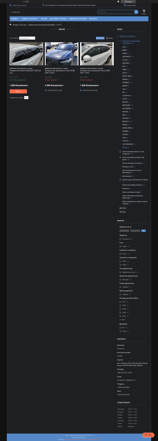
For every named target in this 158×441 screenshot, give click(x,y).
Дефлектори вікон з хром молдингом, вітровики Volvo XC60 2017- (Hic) (95, 70)
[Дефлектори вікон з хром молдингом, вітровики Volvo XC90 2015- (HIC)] (61, 53)
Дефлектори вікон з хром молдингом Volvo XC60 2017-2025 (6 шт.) (25, 70)
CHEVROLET (126, 57)
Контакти (93, 19)
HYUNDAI (125, 82)
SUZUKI (125, 134)
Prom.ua (90, 435)
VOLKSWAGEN (127, 144)
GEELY (124, 73)
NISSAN (125, 112)
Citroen (125, 60)
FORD (124, 69)
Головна (14, 19)
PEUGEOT (125, 118)
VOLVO (124, 147)
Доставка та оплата (58, 19)
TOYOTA (125, 141)
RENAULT (125, 121)
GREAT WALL (127, 76)
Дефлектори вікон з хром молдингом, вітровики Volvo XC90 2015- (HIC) (60, 70)
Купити (18, 91)
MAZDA (125, 102)
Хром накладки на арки (131, 192)
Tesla (124, 138)
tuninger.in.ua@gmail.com (126, 380)
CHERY (124, 53)
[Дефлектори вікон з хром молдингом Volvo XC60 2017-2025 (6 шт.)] (26, 53)
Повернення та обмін (78, 19)
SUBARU (125, 131)
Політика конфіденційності (92, 439)
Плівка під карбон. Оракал (132, 185)
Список (110, 38)
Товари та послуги (29, 19)
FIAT (123, 66)
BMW (124, 50)
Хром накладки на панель (132, 163)
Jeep (124, 89)
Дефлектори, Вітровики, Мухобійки (41, 25)
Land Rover (126, 95)
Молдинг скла (127, 167)
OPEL (124, 115)
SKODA (124, 125)
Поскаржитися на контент (73, 439)
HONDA (125, 79)
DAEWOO (125, 63)
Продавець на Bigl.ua (79, 437)
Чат (150, 435)
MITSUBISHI (126, 108)
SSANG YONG (127, 128)
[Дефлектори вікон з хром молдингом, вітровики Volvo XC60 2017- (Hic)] (97, 53)
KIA (123, 92)
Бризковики (126, 176)
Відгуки (122, 208)
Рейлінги (125, 188)
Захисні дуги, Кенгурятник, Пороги (135, 180)
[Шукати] (136, 12)
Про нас (44, 19)
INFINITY (125, 86)
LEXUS (124, 99)
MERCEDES (126, 105)
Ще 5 (123, 320)
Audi (124, 47)
